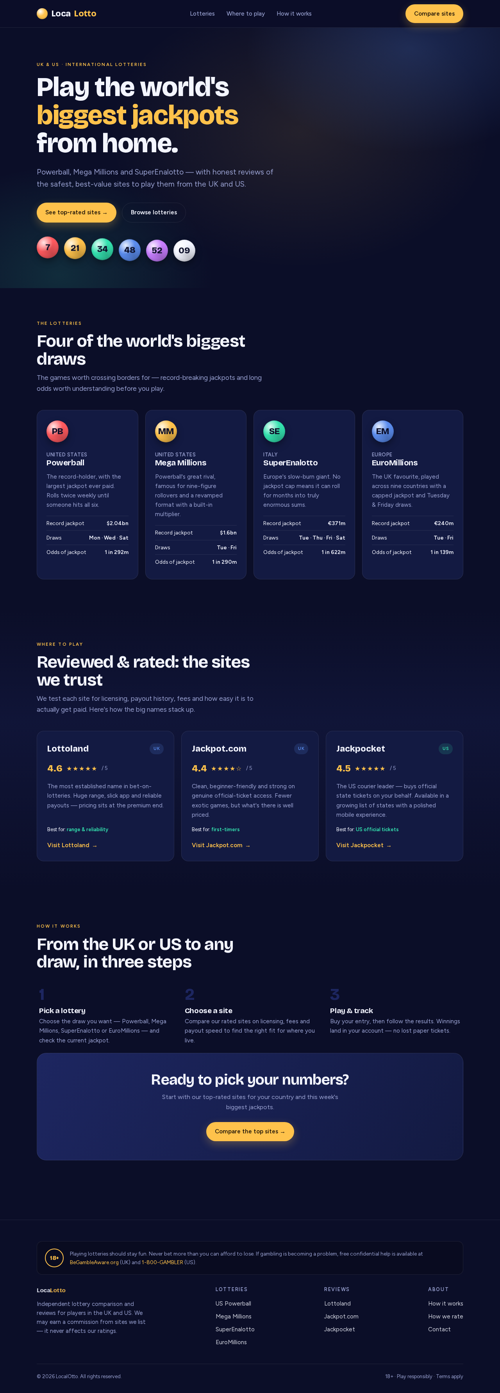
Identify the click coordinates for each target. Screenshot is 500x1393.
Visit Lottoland (72, 845)
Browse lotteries (154, 212)
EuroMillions (231, 1342)
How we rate (445, 1316)
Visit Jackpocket (364, 845)
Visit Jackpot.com (221, 845)
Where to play (246, 13)
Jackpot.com (341, 1316)
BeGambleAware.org (94, 1262)
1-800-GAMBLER (162, 1262)
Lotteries (202, 13)
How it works (294, 13)
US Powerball (233, 1303)
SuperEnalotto (235, 1329)
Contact (439, 1329)
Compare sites (434, 13)
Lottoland (337, 1303)
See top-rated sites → (76, 212)
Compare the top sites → (250, 1131)
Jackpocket (339, 1329)
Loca (74, 14)
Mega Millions (234, 1316)
